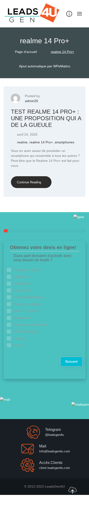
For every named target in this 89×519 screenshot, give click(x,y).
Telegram (53, 430)
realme (22, 142)
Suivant (71, 361)
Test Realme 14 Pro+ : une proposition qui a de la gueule (46, 118)
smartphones (64, 142)
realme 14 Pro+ (41, 142)
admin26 (31, 101)
